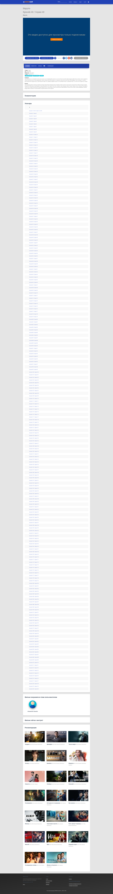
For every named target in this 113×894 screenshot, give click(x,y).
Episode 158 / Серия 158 (34, 525)
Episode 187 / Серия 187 (34, 601)
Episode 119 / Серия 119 (34, 422)
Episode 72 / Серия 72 (33, 298)
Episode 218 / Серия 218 (34, 683)
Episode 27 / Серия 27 (33, 179)
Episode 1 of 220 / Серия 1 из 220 (35, 110)
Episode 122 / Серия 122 (34, 430)
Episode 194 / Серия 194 (34, 620)
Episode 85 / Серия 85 (33, 332)
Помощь (47, 884)
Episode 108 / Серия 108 (34, 393)
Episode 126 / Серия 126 (34, 440)
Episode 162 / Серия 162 (34, 535)
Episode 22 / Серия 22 (33, 166)
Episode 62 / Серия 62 (33, 271)
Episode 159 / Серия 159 (34, 527)
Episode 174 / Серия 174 (34, 567)
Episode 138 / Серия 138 (34, 472)
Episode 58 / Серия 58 (33, 261)
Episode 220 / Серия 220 (34, 688)
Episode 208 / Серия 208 (34, 657)
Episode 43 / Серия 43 (33, 221)
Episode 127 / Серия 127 (34, 443)
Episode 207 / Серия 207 (34, 654)
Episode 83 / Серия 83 (33, 327)
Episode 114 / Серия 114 (34, 409)
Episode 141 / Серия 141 (34, 480)
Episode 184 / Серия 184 (34, 593)
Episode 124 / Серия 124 (34, 435)
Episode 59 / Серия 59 (33, 263)
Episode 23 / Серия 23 (33, 168)
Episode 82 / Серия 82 (33, 324)
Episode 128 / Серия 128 (34, 446)
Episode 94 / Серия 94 (33, 356)
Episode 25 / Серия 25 (33, 174)
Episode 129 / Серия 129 (34, 448)
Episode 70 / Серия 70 (33, 292)
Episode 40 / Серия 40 (33, 213)
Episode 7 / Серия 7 (33, 126)
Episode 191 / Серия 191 (34, 612)
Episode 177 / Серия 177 (34, 575)
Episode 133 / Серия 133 (34, 459)
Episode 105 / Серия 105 (34, 385)
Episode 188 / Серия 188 (34, 604)
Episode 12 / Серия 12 (33, 139)
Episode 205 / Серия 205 (34, 649)
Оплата (70, 879)
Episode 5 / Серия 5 (33, 121)
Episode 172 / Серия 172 (34, 562)
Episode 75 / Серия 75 (33, 306)
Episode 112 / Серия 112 (34, 403)
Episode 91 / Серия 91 (33, 348)
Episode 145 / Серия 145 (34, 490)
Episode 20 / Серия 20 (33, 160)
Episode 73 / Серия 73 (33, 300)
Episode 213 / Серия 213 (34, 670)
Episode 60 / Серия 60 (33, 266)
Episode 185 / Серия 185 (34, 596)
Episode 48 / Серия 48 (33, 234)
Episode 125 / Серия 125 (34, 438)
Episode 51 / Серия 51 (33, 242)
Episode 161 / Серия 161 (34, 533)
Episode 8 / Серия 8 (33, 129)
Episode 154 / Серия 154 (34, 514)
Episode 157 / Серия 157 (34, 522)
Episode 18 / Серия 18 (33, 155)
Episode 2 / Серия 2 (33, 113)
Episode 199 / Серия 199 (34, 633)
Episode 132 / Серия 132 (34, 456)
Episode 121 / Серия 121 (34, 427)
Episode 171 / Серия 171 (34, 559)
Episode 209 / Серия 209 (34, 659)
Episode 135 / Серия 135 (34, 464)
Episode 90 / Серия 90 (33, 345)
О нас (47, 879)
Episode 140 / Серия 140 (34, 477)
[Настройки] (88, 2)
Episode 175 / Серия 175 (34, 570)
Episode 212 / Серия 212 (34, 667)
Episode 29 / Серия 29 (33, 184)
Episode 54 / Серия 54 (33, 250)
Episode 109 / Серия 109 (34, 395)
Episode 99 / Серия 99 (33, 369)
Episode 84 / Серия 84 (33, 329)
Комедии (41, 75)
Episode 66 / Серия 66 (33, 282)
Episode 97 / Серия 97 (33, 364)
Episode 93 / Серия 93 (33, 353)
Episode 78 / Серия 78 (33, 314)
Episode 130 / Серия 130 (34, 451)
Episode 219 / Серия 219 (34, 686)
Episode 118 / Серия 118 (34, 419)
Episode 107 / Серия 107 (34, 390)
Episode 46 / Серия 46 (33, 229)
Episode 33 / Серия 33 (33, 195)
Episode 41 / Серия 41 (33, 216)
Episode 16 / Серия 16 (33, 150)
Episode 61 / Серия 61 (33, 269)
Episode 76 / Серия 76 (33, 308)
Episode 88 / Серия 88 (33, 340)
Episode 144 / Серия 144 (34, 488)
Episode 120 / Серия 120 (34, 424)
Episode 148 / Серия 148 (34, 498)
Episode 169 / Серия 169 (34, 554)
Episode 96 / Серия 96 (33, 361)
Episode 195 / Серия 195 (34, 622)
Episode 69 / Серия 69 (33, 290)
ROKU (24, 884)
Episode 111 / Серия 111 (34, 401)
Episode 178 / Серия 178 (34, 578)
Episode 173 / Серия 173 (34, 564)
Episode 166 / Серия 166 (34, 546)
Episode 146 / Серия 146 (34, 493)
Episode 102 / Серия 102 (34, 377)
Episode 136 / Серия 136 (34, 467)
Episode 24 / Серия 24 (33, 171)
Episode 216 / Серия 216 (34, 678)
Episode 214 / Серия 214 (34, 673)
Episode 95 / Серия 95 (33, 358)
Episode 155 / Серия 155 (34, 517)
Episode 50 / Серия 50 (33, 240)
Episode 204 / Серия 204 (34, 646)
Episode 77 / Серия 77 (33, 311)
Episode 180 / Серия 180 (34, 583)
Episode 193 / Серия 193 (34, 617)
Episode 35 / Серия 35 (33, 200)
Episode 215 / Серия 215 (34, 675)
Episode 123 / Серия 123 (34, 432)
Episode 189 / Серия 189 (34, 607)
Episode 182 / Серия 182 (34, 588)
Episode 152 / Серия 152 (34, 509)
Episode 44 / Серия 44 (33, 224)
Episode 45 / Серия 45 (33, 226)
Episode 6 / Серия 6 (33, 123)
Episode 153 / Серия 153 (34, 512)
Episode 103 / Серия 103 (34, 380)
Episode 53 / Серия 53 (33, 248)
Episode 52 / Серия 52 (33, 245)
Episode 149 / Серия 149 (34, 501)
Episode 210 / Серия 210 (34, 662)
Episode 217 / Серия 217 (34, 681)
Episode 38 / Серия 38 (33, 208)
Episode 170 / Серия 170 (34, 556)
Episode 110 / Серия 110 (34, 398)
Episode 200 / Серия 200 (34, 636)
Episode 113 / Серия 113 (34, 406)
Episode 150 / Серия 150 (34, 504)
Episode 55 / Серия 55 (33, 253)
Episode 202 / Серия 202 (34, 641)
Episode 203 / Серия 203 (34, 644)
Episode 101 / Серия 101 (34, 374)
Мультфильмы (36, 75)
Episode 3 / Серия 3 (33, 116)
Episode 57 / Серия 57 (33, 258)
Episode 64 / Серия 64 (33, 277)
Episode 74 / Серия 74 (33, 303)
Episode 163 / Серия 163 (34, 538)
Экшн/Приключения (28, 75)
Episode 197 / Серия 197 (34, 628)
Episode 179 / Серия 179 (34, 580)
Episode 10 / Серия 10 (33, 134)
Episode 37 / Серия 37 (33, 205)
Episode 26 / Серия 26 (33, 176)
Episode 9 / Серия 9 (33, 131)
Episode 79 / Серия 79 (33, 316)
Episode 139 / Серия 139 (34, 475)
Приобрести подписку (56, 39)
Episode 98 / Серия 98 (33, 366)
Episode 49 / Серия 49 (33, 237)
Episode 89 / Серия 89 (33, 343)
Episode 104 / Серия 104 (34, 382)
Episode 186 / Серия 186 (34, 599)
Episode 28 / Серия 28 (33, 182)
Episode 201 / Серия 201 (34, 638)
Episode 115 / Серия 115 (34, 411)
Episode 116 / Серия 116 (34, 414)
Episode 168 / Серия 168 (34, 551)
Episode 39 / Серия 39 (33, 211)
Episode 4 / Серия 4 (33, 118)
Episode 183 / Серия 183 (34, 591)
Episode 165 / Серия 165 (34, 543)
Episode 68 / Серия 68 (33, 287)
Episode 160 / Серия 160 (34, 530)
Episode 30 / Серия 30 (33, 187)
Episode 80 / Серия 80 (33, 319)
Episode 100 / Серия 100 (34, 372)
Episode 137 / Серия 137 (34, 469)
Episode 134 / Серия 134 (34, 461)
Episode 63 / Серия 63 (33, 274)
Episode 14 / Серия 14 (33, 145)
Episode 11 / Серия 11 (33, 137)
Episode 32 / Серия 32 (33, 192)
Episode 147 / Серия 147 (34, 496)
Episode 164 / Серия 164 (34, 541)
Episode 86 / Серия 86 (33, 335)
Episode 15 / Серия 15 (33, 147)
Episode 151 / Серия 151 (34, 506)
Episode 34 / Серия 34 (33, 197)
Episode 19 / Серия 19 (33, 158)
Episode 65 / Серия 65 (33, 279)
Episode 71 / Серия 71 (33, 295)
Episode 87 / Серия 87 (33, 337)
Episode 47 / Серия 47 (33, 232)
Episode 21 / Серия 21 (33, 163)
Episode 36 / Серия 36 (33, 203)
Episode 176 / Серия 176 (34, 572)
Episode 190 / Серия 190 (34, 609)
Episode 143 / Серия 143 (34, 485)
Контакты (48, 882)
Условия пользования (73, 885)
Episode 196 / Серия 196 (34, 625)
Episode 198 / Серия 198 (34, 630)
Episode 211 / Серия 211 (34, 665)
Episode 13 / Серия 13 (33, 142)
